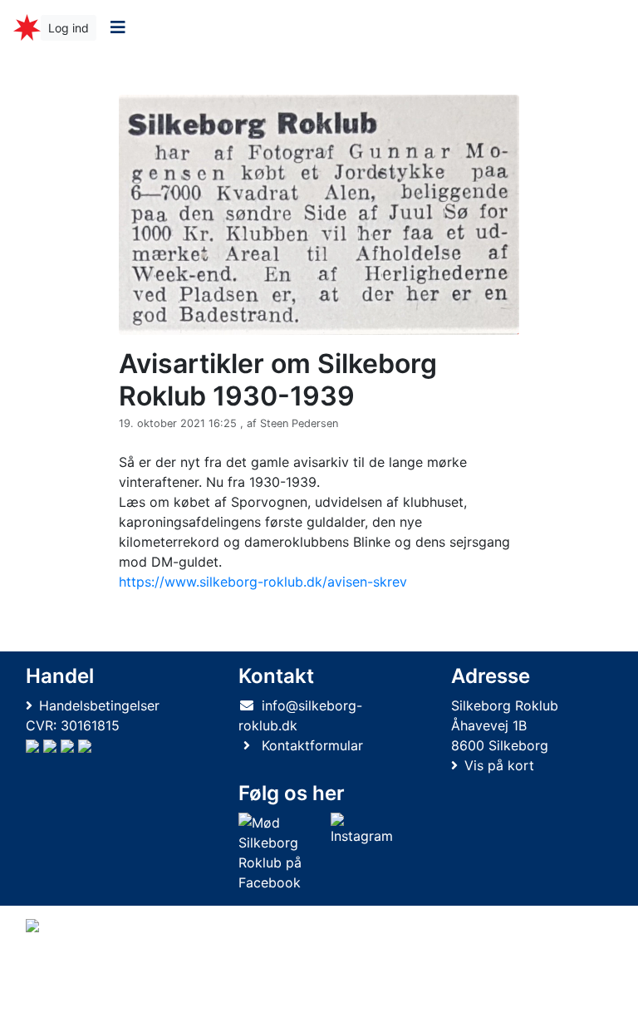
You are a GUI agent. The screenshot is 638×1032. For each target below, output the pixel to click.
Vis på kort (499, 765)
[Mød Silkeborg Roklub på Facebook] (281, 852)
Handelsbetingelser (99, 705)
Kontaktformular (312, 745)
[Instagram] (362, 852)
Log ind (68, 28)
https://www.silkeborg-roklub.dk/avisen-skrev (263, 581)
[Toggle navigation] (117, 27)
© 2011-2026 (60, 1010)
